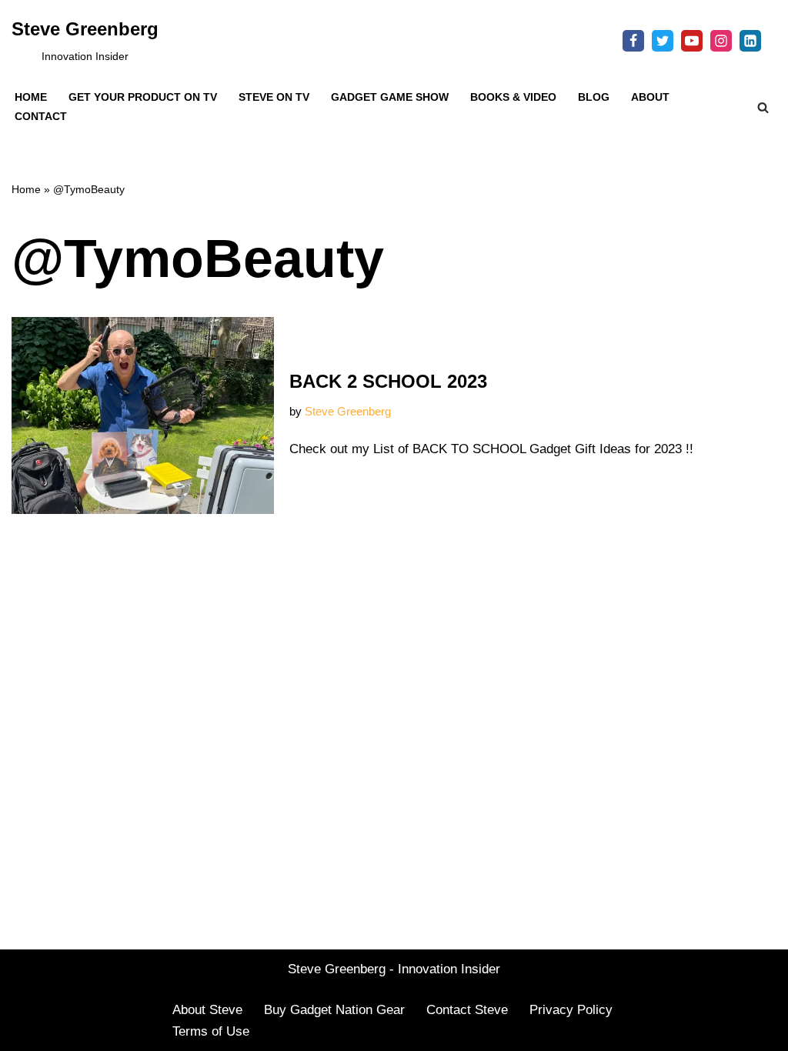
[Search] (763, 107)
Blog (593, 97)
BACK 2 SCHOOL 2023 (388, 381)
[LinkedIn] (750, 41)
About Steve (207, 1010)
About (650, 97)
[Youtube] (692, 41)
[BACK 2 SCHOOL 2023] (143, 415)
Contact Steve (467, 1010)
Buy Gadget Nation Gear (334, 1010)
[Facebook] (633, 41)
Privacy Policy (571, 1010)
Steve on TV (274, 97)
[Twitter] (662, 41)
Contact (41, 116)
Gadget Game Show (390, 97)
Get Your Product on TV (142, 97)
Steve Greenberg (348, 411)
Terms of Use (210, 1031)
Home (31, 97)
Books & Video (513, 97)
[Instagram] (721, 41)
